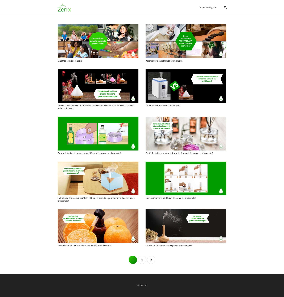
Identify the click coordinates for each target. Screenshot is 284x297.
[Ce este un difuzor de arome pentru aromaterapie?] (186, 226)
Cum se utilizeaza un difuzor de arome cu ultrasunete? (171, 197)
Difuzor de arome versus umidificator (163, 105)
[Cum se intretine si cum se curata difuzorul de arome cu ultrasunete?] (98, 133)
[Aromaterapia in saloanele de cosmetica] (186, 41)
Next (151, 260)
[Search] (225, 7)
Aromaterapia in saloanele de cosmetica (164, 60)
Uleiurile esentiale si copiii (70, 60)
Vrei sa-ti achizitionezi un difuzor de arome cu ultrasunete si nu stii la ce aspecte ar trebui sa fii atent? (96, 107)
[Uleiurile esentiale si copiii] (98, 41)
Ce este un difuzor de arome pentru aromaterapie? (169, 245)
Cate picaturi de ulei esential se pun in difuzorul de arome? (85, 245)
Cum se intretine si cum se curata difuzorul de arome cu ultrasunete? (89, 153)
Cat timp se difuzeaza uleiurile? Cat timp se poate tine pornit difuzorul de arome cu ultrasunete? (96, 199)
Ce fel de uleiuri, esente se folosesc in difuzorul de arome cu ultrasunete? (179, 153)
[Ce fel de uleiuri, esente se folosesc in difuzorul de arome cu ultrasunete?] (186, 133)
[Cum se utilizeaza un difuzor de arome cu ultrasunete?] (186, 178)
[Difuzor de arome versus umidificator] (186, 86)
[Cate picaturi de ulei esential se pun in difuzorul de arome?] (98, 226)
